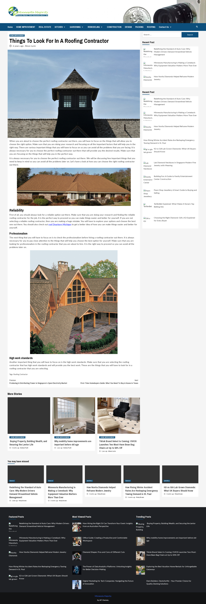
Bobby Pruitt (24, 448)
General (12, 481)
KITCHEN (59, 26)
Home (10, 26)
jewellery (89, 481)
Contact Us (164, 26)
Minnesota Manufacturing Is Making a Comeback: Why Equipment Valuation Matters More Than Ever (62, 492)
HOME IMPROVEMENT (25, 26)
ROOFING (151, 26)
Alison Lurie (30, 46)
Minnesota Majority (103, 596)
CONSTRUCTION (114, 26)
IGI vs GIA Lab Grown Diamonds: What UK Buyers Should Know (180, 489)
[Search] (196, 26)
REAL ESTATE (45, 26)
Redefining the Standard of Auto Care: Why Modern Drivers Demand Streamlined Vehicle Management (25, 492)
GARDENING (75, 26)
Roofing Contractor (20, 374)
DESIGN (128, 26)
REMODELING (94, 26)
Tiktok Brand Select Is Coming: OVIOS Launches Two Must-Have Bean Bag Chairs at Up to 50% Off (117, 444)
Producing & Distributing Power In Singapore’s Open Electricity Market (38, 381)
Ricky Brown (22, 501)
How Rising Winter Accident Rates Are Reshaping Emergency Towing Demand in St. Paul (141, 491)
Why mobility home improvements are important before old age (72, 443)
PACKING (139, 26)
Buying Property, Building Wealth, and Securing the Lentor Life (28, 443)
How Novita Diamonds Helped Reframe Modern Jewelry (101, 489)
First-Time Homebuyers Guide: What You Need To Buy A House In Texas (109, 381)
